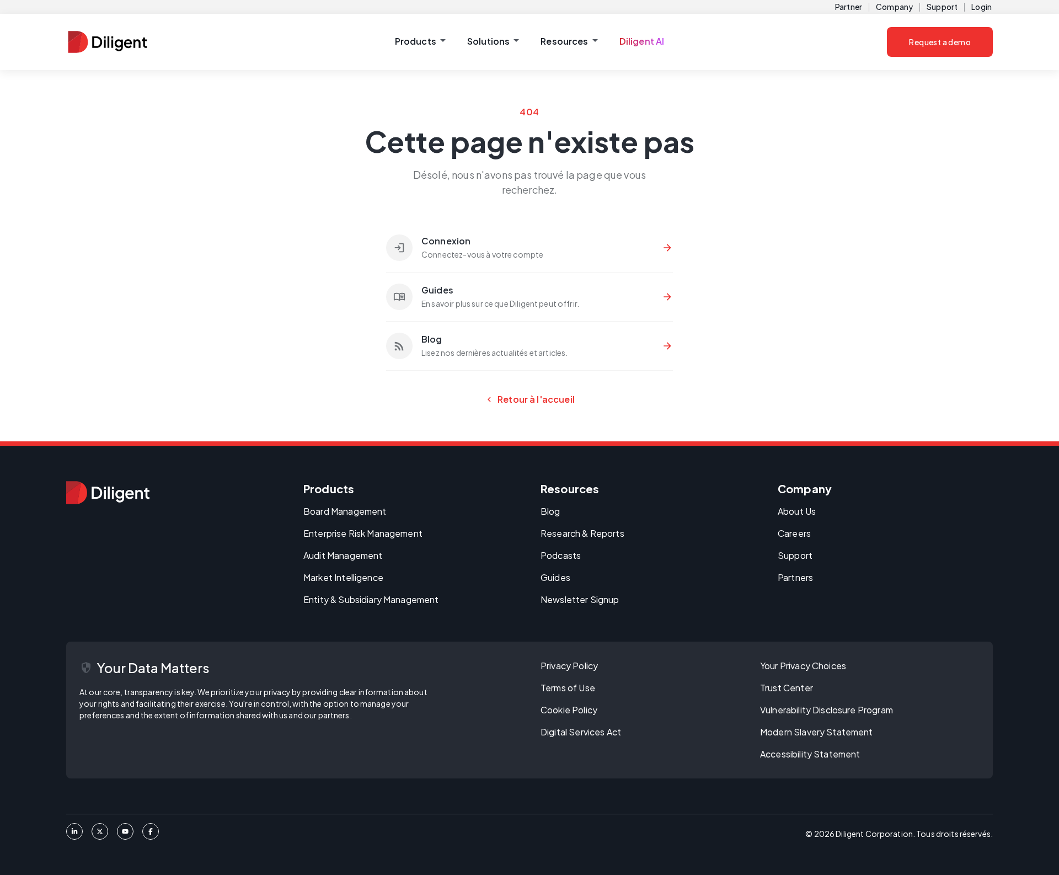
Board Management (344, 511)
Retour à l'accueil (529, 399)
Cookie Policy (569, 710)
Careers (794, 533)
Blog (550, 511)
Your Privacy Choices (803, 665)
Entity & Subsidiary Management (371, 599)
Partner (848, 7)
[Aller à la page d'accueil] (107, 492)
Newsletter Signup (580, 599)
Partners (795, 577)
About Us (797, 511)
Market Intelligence (343, 577)
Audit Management (342, 555)
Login (981, 7)
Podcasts (561, 555)
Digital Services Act (581, 732)
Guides (555, 577)
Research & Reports (582, 533)
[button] (420, 42)
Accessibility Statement (810, 754)
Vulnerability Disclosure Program (826, 710)
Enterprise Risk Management (362, 533)
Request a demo (940, 42)
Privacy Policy (569, 665)
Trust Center (786, 687)
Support (942, 7)
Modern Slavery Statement (816, 732)
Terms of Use (568, 687)
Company (894, 7)
